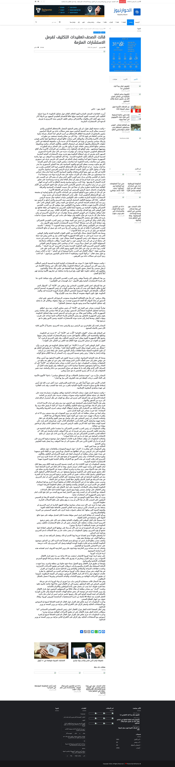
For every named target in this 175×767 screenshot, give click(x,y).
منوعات (99, 22)
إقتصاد (124, 22)
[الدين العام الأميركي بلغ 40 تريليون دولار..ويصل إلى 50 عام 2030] (93, 725)
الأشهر (136, 79)
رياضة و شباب (90, 22)
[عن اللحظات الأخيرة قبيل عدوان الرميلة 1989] (136, 109)
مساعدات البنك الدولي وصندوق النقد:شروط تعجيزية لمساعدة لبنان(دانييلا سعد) (75, 744)
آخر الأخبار (137, 739)
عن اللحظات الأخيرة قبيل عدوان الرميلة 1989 (120, 108)
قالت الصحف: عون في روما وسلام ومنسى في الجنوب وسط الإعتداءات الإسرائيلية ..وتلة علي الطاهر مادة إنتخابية (95, 689)
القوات (83, 720)
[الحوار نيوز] (127, 12)
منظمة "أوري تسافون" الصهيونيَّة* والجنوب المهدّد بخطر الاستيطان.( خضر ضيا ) (74, 752)
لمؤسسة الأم (69, 733)
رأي (79, 22)
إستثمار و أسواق (135, 745)
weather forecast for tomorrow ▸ (125, 70)
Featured (83, 714)
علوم (83, 22)
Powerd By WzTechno (133, 763)
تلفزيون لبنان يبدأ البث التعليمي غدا (121, 87)
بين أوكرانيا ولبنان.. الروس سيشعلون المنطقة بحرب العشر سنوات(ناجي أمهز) (120, 127)
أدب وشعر (137, 742)
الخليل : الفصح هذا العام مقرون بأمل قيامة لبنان (74, 717)
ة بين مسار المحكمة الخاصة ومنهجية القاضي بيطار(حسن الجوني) (75, 729)
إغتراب (111, 22)
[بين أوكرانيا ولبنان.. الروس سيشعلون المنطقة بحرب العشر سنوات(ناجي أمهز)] (136, 127)
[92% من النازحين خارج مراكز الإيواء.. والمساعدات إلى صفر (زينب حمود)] (70, 678)
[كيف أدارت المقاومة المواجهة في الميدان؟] (45, 678)
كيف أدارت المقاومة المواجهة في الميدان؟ (45, 686)
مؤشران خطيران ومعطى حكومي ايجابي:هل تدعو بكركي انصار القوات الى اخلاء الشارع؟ (74, 737)
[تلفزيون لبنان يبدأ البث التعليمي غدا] (136, 88)
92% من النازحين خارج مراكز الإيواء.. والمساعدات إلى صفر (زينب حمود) (99, 1)
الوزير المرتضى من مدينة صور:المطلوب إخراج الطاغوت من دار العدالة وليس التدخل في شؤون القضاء (74, 724)
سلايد (84, 733)
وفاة (71, 755)
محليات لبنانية (97, 32)
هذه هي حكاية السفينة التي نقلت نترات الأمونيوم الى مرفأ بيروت (120, 117)
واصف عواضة (78, 755)
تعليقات (115, 79)
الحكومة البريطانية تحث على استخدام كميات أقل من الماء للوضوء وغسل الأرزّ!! (134, 187)
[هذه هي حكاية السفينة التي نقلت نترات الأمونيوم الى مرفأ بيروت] (136, 117)
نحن (84, 755)
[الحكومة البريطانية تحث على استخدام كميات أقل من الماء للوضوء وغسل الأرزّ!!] (133, 177)
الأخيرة (125, 79)
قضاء (117, 22)
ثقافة (105, 22)
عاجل (76, 733)
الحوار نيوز (101, 47)
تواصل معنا (72, 22)
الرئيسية (137, 22)
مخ (84, 740)
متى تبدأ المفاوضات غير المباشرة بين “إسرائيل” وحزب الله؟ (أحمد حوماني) (117, 187)
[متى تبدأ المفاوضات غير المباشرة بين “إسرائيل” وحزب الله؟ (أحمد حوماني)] (116, 177)
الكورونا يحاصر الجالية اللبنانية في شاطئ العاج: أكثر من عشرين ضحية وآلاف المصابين (119, 98)
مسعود (83, 748)
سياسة (131, 22)
